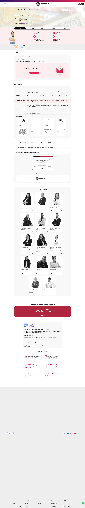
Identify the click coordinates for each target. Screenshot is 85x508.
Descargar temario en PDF (28, 257)
